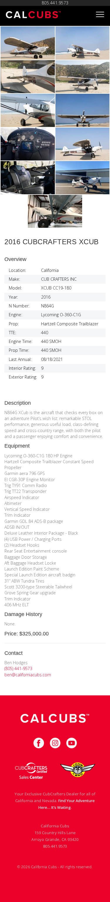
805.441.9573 (55, 3)
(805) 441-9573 (18, 668)
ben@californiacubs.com (27, 674)
